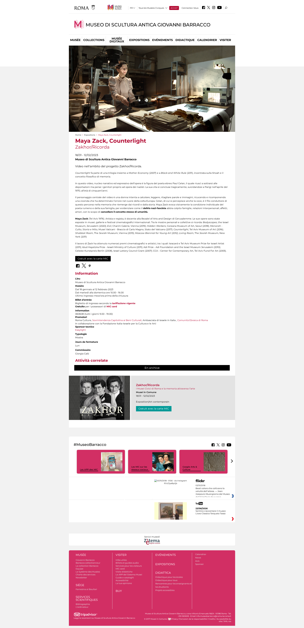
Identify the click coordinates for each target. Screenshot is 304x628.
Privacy (174, 619)
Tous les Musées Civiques (151, 8)
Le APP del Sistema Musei (129, 574)
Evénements (162, 40)
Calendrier (207, 40)
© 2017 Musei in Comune (155, 619)
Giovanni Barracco (85, 560)
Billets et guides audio (127, 563)
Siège (80, 585)
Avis (197, 561)
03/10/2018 (213, 491)
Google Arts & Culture (190, 468)
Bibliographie (83, 604)
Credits (211, 619)
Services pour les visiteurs (129, 566)
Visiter (225, 40)
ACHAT (174, 8)
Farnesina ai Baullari (86, 589)
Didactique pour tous (166, 580)
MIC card (112, 306)
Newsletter (81, 577)
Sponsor (199, 564)
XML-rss (227, 621)
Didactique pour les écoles (169, 577)
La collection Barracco (87, 566)
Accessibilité (122, 580)
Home (78, 135)
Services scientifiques (87, 598)
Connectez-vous (190, 8)
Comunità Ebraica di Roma (192, 320)
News (198, 557)
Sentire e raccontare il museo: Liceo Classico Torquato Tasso (211, 512)
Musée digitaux (117, 40)
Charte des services (85, 574)
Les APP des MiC (89, 469)
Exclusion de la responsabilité (193, 619)
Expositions (139, 40)
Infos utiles (121, 560)
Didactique (185, 40)
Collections (93, 40)
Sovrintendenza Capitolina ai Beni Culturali (117, 320)
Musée (75, 40)
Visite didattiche (124, 571)
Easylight (80, 329)
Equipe (79, 568)
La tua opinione (124, 583)
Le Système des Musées (88, 571)
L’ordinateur (82, 607)
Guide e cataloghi (125, 577)
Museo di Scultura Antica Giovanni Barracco (148, 25)
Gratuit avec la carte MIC (93, 258)
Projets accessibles (164, 590)
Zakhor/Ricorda (147, 385)
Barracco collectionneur (88, 563)
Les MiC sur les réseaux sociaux (139, 468)
